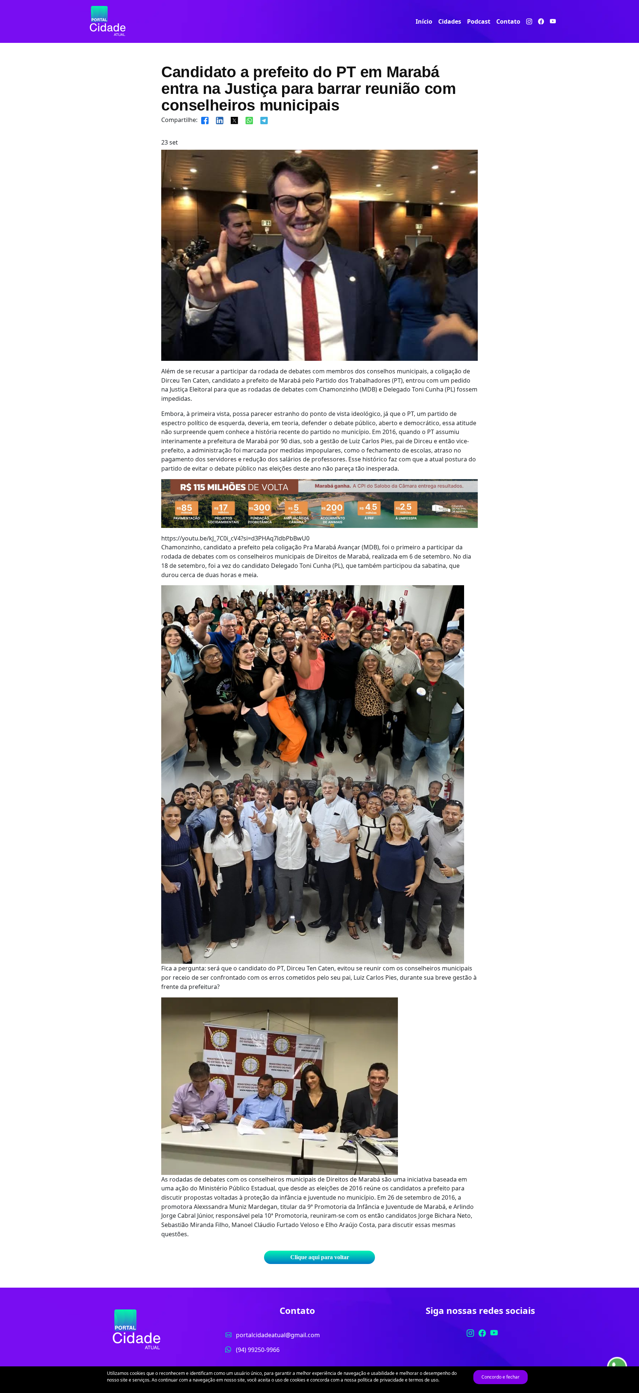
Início (424, 21)
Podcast (478, 21)
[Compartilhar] (204, 119)
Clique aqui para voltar (319, 1257)
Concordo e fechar (500, 1377)
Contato (508, 21)
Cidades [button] (449, 21)
